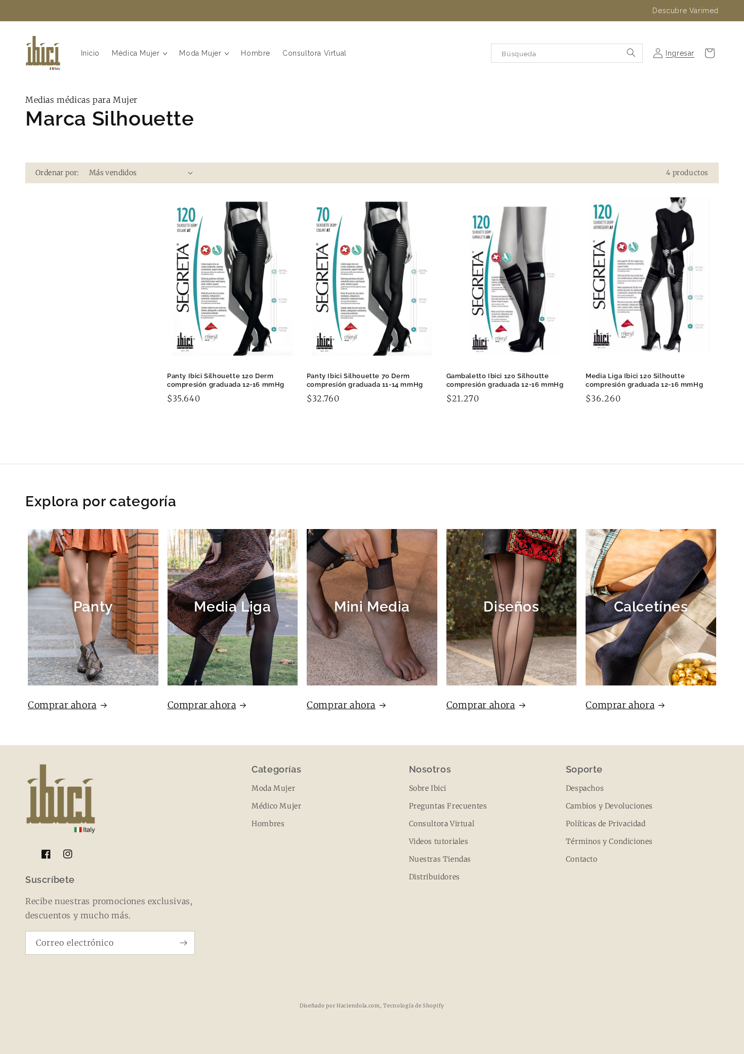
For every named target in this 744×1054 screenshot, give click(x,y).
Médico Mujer (276, 805)
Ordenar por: (57, 172)
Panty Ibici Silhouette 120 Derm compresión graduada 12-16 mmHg (225, 380)
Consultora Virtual (442, 823)
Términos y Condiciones (609, 841)
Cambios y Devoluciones (609, 805)
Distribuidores (434, 876)
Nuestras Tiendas (440, 859)
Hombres (268, 823)
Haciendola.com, (359, 1005)
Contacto (582, 859)
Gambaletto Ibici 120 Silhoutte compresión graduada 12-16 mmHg (505, 380)
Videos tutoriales (439, 841)
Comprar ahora (62, 705)
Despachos (585, 788)
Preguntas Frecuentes (448, 805)
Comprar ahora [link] (620, 705)
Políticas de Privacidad (606, 823)
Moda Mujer (273, 788)
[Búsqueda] (631, 52)
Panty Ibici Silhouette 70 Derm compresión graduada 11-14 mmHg (365, 380)
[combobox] (566, 53)
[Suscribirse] (183, 943)
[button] (139, 53)
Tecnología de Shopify (413, 1005)
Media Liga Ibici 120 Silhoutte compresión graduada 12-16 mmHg (644, 380)
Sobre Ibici (428, 788)
